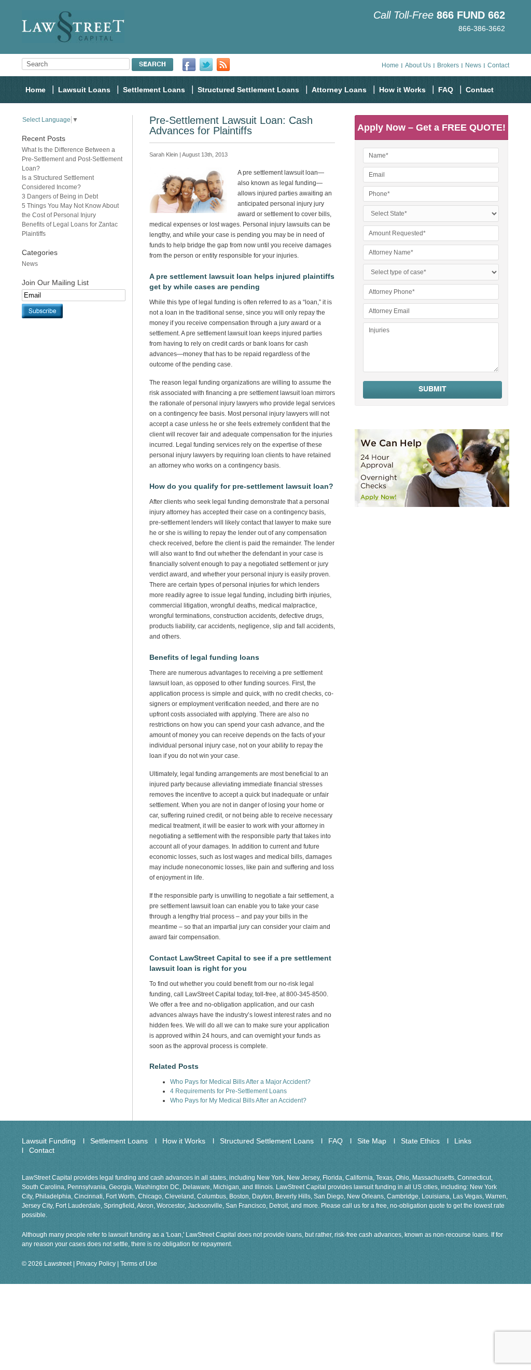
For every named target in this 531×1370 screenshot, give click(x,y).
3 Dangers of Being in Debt (60, 196)
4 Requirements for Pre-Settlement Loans (228, 1091)
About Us (418, 65)
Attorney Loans (339, 90)
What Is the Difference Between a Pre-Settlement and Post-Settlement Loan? (72, 159)
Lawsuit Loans (84, 90)
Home (390, 65)
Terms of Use (138, 1263)
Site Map (371, 1141)
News (473, 65)
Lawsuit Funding (49, 1141)
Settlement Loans (154, 90)
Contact (498, 65)
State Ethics (420, 1141)
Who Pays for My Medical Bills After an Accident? (238, 1100)
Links (462, 1141)
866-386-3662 (481, 28)
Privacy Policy (96, 1263)
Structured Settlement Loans (248, 90)
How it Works (402, 90)
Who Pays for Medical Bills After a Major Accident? (240, 1081)
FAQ (445, 90)
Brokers (448, 65)
